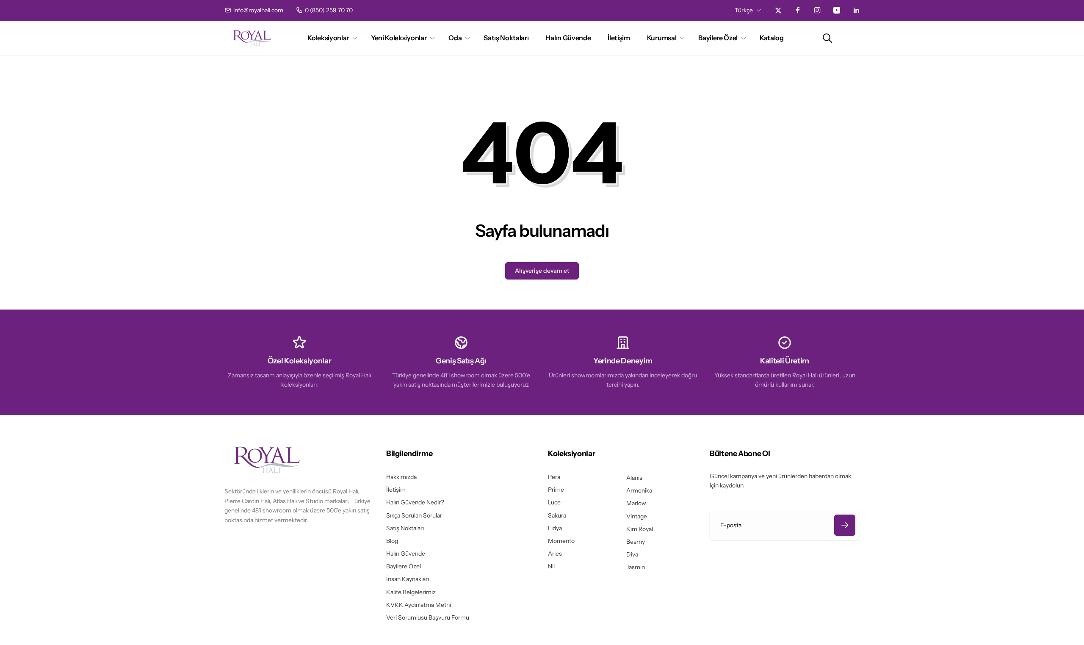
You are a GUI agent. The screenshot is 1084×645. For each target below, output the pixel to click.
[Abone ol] (844, 525)
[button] (330, 38)
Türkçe (744, 10)
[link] (253, 10)
